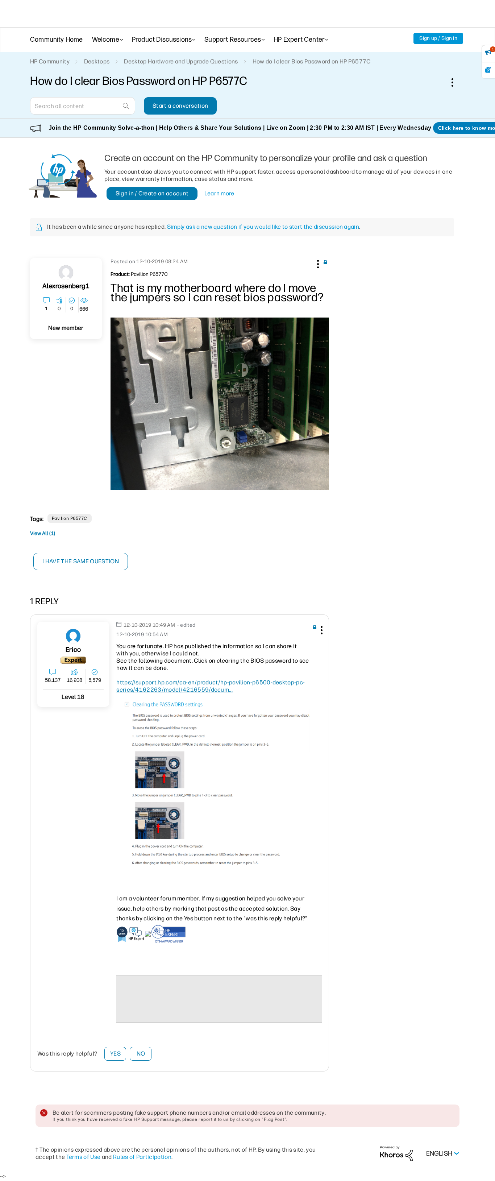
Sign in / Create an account (152, 193)
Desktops (97, 61)
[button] (317, 262)
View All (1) (42, 533)
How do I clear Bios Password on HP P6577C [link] (312, 61)
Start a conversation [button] (180, 105)
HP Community (50, 61)
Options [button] (456, 82)
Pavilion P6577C (69, 518)
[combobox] (82, 106)
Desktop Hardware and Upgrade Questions (181, 61)
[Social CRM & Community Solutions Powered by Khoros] (396, 1153)
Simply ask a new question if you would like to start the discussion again (263, 226)
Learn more (219, 193)
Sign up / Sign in (438, 38)
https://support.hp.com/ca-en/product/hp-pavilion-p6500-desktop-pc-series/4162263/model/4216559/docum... (210, 686)
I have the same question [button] (80, 561)
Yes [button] (115, 1053)
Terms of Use (83, 1156)
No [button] (141, 1053)
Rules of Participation (142, 1156)
